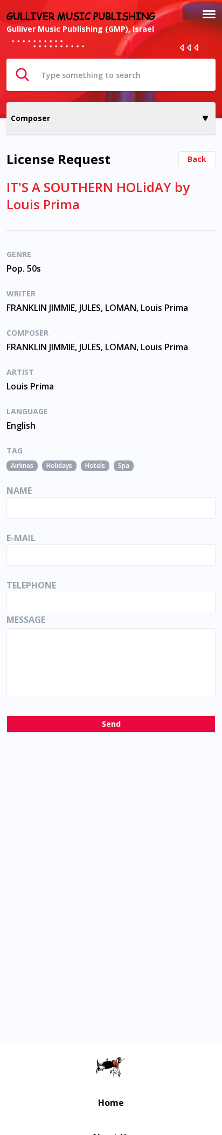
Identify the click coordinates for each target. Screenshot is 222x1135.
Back (197, 159)
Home (111, 1103)
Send (111, 724)
